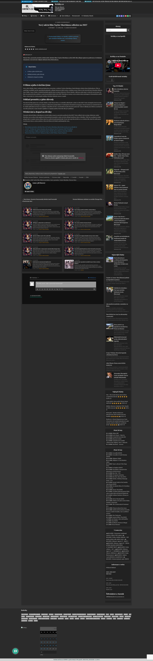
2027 (32, 180)
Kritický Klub (46, 616)
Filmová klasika (58, 614)
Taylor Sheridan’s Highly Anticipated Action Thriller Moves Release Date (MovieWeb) (48, 131)
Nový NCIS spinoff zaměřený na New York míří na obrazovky (87, 248)
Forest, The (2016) (118, 489)
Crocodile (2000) (117, 453)
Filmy (25, 15)
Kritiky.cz (59, 4)
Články (35, 621)
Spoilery (82, 618)
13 (50, 642)
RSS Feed (108, 574)
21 (53, 645)
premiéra (56, 180)
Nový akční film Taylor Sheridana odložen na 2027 (63, 25)
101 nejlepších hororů (34, 614)
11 (44, 642)
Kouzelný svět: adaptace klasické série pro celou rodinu (86, 235)
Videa (114, 618)
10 (41, 642)
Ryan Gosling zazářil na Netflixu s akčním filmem (85, 209)
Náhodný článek (88, 15)
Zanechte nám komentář (71, 27)
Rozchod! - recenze (118, 444)
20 (50, 645)
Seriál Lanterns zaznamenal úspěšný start (42, 261)
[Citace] (52, 289)
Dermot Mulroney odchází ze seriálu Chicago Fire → (88, 199)
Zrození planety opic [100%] (120, 559)
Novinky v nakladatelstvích (85, 616)
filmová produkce (45, 180)
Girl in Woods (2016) (118, 499)
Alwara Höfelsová (111, 553)
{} (59, 289)
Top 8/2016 (115, 521)
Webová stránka (30, 191)
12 (47, 642)
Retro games (54, 618)
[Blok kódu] (54, 289)
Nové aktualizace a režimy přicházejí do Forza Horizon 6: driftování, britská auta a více (121, 262)
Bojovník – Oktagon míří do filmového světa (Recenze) (121, 171)
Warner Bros (72, 180)
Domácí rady (45, 614)
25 (44, 648)
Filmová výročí (67, 614)
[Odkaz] (57, 289)
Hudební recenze (30, 616)
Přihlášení (93, 277)
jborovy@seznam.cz (118, 596)
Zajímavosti (120, 618)
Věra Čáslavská (116, 515)
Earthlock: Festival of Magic (119, 522)
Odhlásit (113, 567)
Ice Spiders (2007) (117, 467)
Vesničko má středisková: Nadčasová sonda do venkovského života (122, 238)
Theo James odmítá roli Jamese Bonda (82, 222)
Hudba (23, 616)
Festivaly (51, 614)
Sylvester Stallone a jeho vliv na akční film (42, 235)
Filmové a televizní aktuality (63, 22)
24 (41, 648)
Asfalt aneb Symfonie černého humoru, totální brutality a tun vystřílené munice (118, 511)
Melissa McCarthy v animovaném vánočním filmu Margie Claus (46, 248)
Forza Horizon (116, 524)
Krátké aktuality (54, 616)
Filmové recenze (101, 614)
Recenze (121, 616)
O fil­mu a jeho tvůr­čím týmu (35, 71)
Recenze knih (25, 618)
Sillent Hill (115, 433)
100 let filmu (25, 614)
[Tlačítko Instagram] (123, 16)
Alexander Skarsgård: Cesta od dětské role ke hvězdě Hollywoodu (121, 375)
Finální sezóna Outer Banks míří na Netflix (42, 209)
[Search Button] (130, 16)
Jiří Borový (52, 27)
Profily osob (107, 616)
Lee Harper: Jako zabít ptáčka (120, 519)
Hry (44, 15)
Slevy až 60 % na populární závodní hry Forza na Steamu (121, 326)
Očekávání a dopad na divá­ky (35, 77)
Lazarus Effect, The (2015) (119, 517)
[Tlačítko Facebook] (119, 16)
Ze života (30, 621)
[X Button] (117, 16)
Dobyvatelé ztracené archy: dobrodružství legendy (120, 339)
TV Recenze (109, 618)
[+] (62, 289)
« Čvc (41, 654)
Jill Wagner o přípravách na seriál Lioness (42, 222)
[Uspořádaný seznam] (47, 289)
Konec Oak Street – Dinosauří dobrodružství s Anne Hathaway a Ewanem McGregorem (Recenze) (121, 220)
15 (56, 642)
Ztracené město (117, 439)
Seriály (35, 15)
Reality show (115, 616)
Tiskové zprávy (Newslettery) (93, 618)
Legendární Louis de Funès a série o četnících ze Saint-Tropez (121, 138)
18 (44, 645)
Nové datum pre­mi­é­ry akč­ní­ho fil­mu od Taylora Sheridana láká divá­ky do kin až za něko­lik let (51, 127)
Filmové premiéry (91, 614)
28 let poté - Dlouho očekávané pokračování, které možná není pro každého (116, 414)
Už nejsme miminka (118, 475)
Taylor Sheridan (64, 180)
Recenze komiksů (33, 618)
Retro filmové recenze (44, 618)
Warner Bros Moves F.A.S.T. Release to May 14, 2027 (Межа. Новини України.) (46, 133)
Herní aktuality (118, 614)
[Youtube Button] (126, 16)
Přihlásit (108, 567)
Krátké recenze (63, 616)
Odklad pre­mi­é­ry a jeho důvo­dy (36, 74)
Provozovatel (76, 15)
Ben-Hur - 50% (117, 473)
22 (56, 645)
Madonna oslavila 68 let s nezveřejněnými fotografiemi (121, 122)
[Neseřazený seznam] (50, 289)
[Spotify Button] (128, 16)
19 (47, 645)
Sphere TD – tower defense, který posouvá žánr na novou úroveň (121, 187)
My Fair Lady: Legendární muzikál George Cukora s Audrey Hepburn (87, 262)
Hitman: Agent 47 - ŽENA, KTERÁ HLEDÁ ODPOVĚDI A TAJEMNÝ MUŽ (117, 545)
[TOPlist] (24, 627)
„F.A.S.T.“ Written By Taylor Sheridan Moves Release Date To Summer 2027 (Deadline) (49, 129)
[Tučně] (37, 289)
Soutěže (71, 618)
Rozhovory (60, 618)
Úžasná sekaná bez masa (120, 508)
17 (41, 645)
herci (52, 180)
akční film (37, 180)
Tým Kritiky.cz (66, 15)
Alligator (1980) (117, 458)
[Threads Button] (121, 16)
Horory (126, 614)
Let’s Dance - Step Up (119, 435)
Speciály (77, 618)
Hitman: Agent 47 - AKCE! (120, 541)
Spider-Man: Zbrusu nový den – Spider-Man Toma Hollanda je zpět (122, 156)
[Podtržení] (42, 289)
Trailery (103, 618)
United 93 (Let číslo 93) (119, 437)
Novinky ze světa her (98, 616)
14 (53, 642)
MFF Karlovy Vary (73, 616)
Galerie (112, 614)
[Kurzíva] (40, 289)
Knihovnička (38, 616)
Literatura (53, 15)
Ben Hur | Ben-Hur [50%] (119, 477)
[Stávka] (45, 289)
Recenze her (128, 616)
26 (47, 648)
